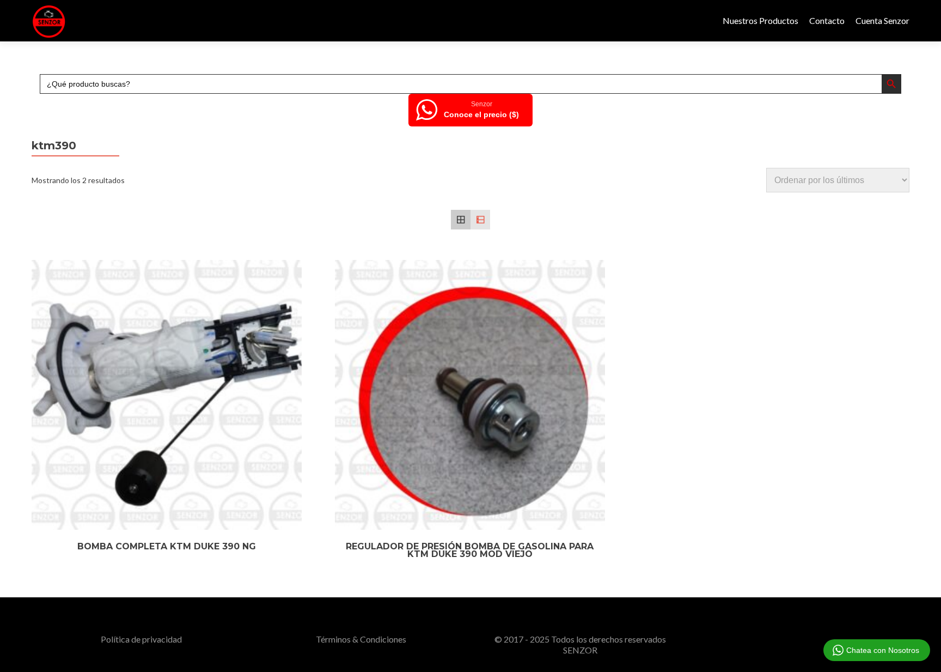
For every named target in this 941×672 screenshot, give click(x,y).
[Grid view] (461, 219)
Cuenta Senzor (882, 20)
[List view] (480, 219)
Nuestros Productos (760, 20)
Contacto (827, 20)
